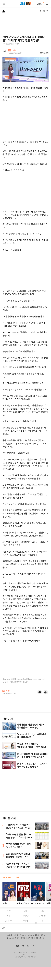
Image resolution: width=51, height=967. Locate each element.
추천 (17, 877)
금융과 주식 (8, 920)
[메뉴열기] (4, 3)
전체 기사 (8, 911)
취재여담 (25, 916)
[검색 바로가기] (47, 3)
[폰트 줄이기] (41, 11)
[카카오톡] (39, 692)
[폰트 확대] (47, 11)
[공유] (3, 11)
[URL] (46, 692)
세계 (8, 916)
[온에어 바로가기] (40, 3)
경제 (25, 911)
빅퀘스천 (25, 920)
